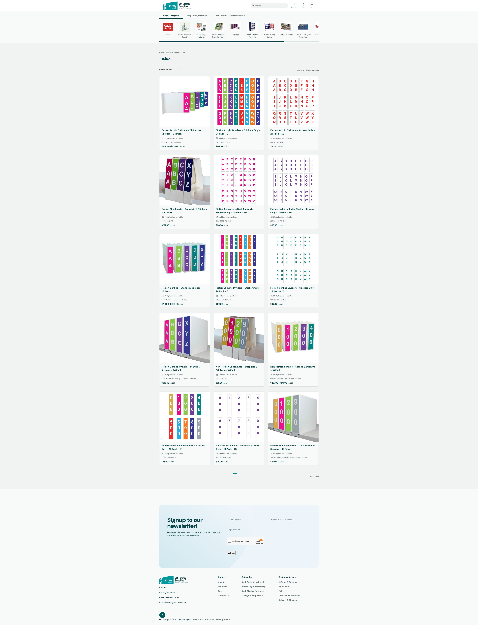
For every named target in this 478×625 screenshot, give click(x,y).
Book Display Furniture (252, 591)
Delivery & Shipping (288, 600)
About (221, 582)
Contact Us (223, 595)
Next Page (314, 476)
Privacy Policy (223, 619)
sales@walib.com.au (176, 602)
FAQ (280, 591)
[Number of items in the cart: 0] (303, 4)
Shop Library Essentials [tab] (197, 16)
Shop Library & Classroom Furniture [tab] (230, 16)
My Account (284, 586)
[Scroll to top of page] (162, 615)
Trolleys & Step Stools (252, 595)
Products (222, 586)
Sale (220, 591)
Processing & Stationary (253, 586)
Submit (231, 553)
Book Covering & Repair (253, 582)
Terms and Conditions (289, 595)
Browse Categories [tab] (171, 16)
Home (161, 52)
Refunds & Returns (287, 582)
